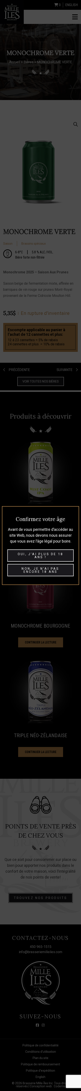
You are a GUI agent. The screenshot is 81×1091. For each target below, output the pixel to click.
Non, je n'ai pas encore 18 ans (40, 570)
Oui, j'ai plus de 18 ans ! (40, 555)
